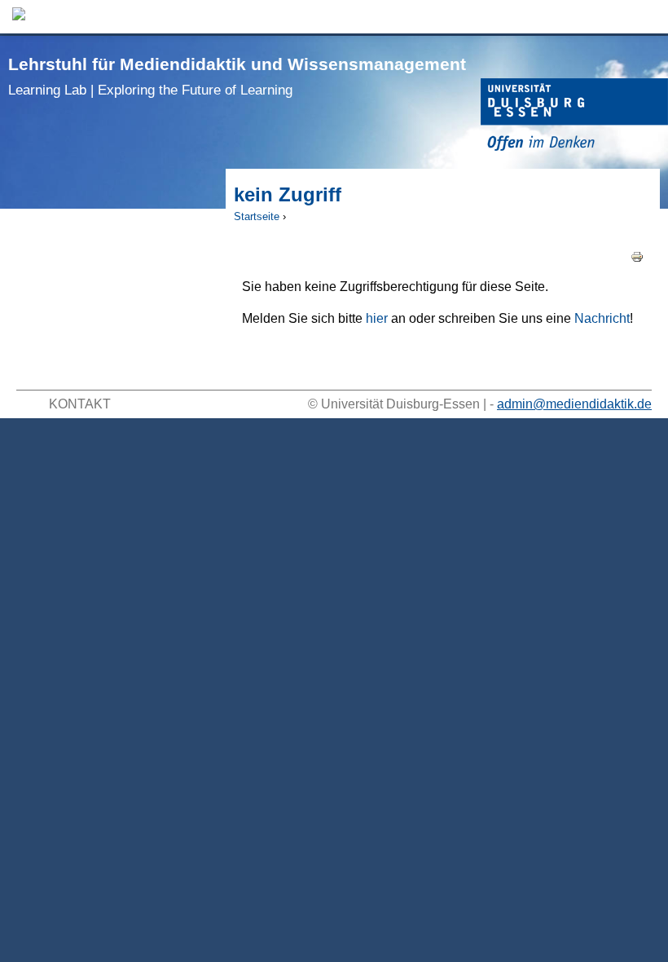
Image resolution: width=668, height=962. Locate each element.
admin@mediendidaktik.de (574, 404)
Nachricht (602, 318)
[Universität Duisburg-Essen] (574, 117)
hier (377, 318)
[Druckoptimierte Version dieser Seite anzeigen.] (637, 256)
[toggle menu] (647, 16)
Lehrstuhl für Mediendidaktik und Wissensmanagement (237, 76)
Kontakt (80, 404)
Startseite (256, 216)
